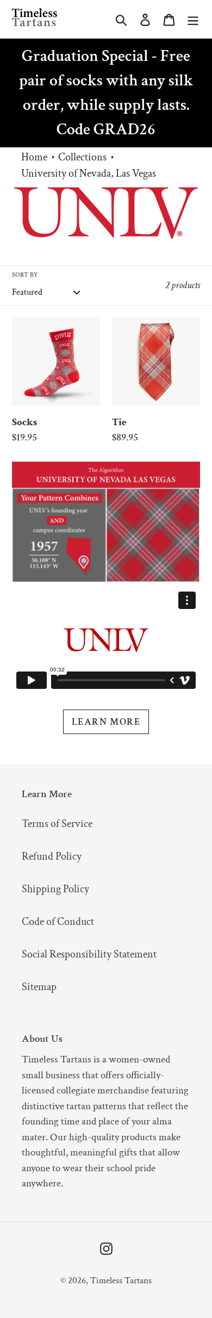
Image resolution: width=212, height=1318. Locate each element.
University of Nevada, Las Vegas (88, 173)
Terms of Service (57, 824)
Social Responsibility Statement (89, 954)
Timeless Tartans (121, 1280)
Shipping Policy (55, 889)
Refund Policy (52, 856)
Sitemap (39, 987)
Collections (82, 157)
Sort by (25, 275)
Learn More (106, 722)
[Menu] (193, 19)
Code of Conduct (58, 922)
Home (34, 157)
